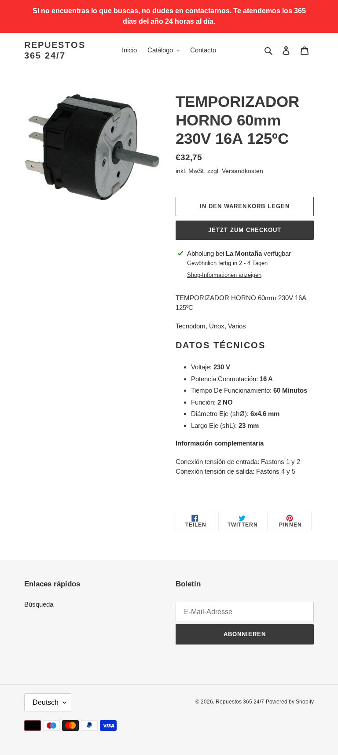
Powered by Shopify (290, 702)
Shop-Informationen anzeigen (224, 275)
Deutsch (46, 702)
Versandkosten (242, 170)
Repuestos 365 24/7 (54, 50)
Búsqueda (38, 604)
